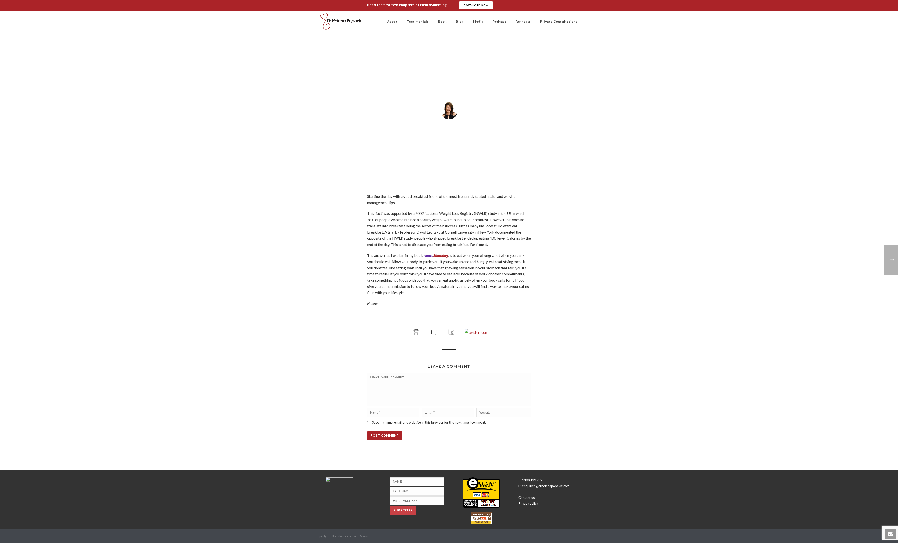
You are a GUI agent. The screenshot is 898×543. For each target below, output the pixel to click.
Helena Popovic (451, 124)
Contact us (526, 498)
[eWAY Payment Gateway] (481, 492)
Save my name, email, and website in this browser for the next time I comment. (429, 422)
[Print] (415, 331)
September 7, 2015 (449, 130)
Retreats (523, 21)
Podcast (499, 21)
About (392, 21)
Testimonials (418, 21)
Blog (460, 21)
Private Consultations (559, 21)
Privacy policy (528, 503)
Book (442, 21)
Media (478, 21)
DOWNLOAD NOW (476, 5)
